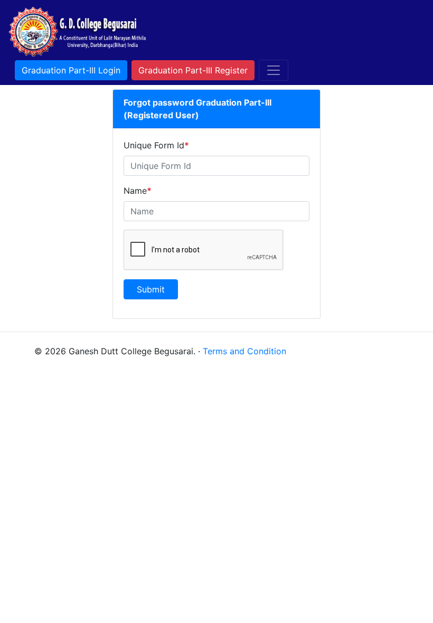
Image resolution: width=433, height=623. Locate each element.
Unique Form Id (156, 145)
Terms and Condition (244, 351)
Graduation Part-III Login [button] (71, 70)
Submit (151, 289)
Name (138, 190)
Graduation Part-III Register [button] (193, 70)
